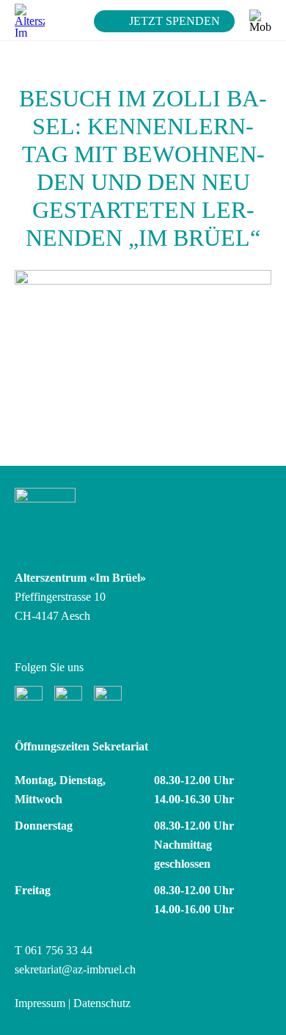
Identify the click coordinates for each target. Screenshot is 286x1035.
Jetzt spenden (174, 21)
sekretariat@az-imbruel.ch (75, 969)
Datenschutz (102, 1003)
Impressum (40, 1003)
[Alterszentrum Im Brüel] (30, 20)
